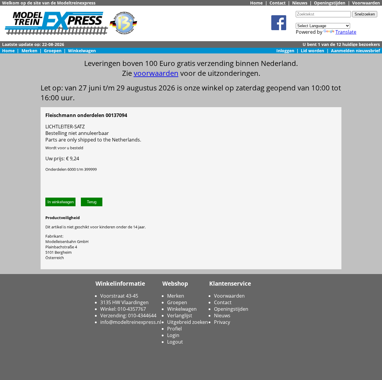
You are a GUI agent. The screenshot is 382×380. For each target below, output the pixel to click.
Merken (29, 50)
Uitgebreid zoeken (187, 322)
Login (173, 335)
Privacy (222, 322)
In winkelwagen (60, 202)
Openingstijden (329, 3)
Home (256, 3)
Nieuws (299, 3)
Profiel (174, 328)
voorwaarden (156, 73)
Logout (175, 342)
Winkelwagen (82, 50)
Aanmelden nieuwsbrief (355, 50)
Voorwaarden (366, 3)
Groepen (52, 50)
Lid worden (312, 50)
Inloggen (285, 50)
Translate (345, 32)
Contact (277, 3)
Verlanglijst (179, 315)
